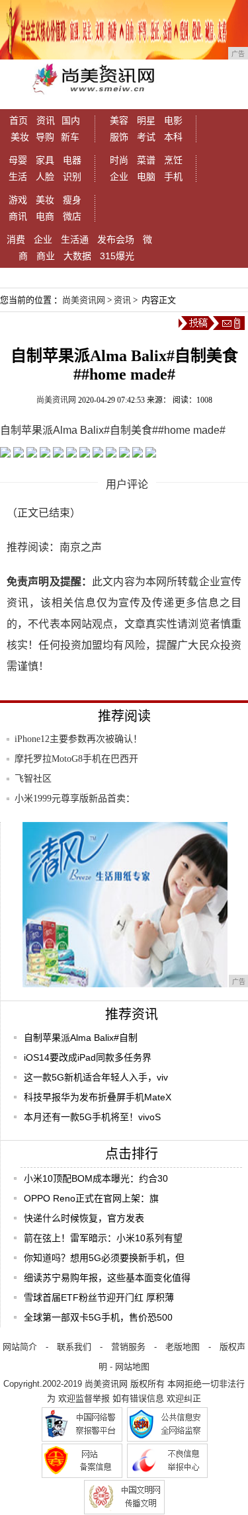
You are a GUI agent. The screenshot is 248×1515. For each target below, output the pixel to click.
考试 (146, 137)
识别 (72, 176)
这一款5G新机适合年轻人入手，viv (96, 1077)
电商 (45, 216)
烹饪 (173, 160)
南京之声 (81, 547)
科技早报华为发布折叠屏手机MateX (97, 1097)
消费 (16, 239)
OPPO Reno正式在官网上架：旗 (91, 1198)
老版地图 (182, 1347)
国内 (71, 120)
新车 (70, 137)
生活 (18, 176)
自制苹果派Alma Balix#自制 (81, 1037)
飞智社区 (33, 779)
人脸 (45, 176)
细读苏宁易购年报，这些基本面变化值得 (107, 1277)
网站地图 (132, 1367)
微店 (72, 216)
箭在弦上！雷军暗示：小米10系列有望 (103, 1238)
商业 (45, 256)
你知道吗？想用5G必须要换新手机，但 (104, 1257)
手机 (173, 176)
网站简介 (20, 1347)
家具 (45, 160)
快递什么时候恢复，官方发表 (84, 1218)
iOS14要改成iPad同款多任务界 (87, 1057)
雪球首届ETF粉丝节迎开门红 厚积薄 (99, 1297)
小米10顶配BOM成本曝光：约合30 (96, 1178)
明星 (146, 120)
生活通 (75, 239)
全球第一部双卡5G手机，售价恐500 (98, 1317)
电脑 (146, 176)
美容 (119, 120)
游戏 (18, 199)
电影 (173, 120)
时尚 (119, 160)
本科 (173, 137)
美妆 (20, 137)
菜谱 (146, 160)
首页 (18, 120)
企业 (119, 176)
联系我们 (74, 1347)
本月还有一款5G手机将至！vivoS (92, 1117)
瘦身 (72, 199)
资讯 (45, 120)
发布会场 (115, 239)
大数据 (77, 256)
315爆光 (117, 256)
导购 (45, 137)
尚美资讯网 (83, 300)
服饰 (119, 137)
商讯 (18, 216)
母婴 (18, 160)
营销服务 (128, 1347)
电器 (72, 160)
